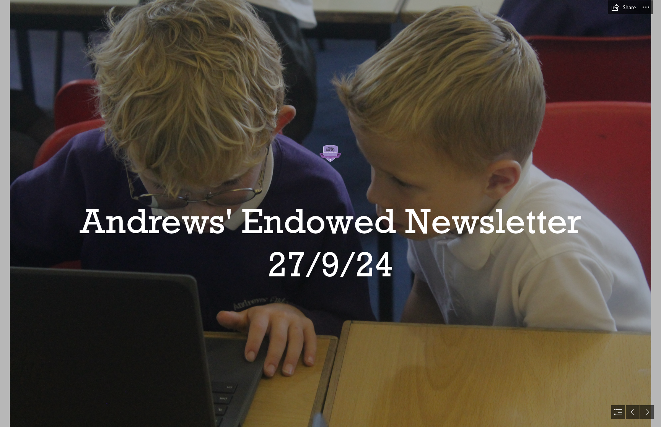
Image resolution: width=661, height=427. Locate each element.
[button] (623, 7)
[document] (330, 213)
